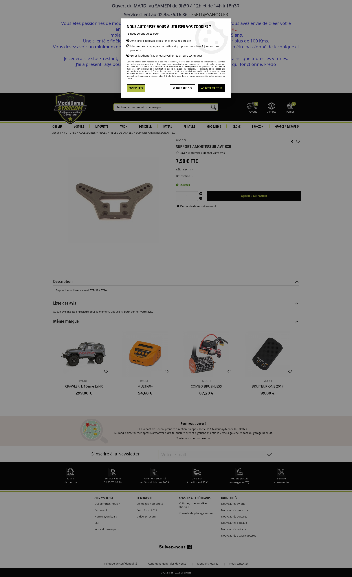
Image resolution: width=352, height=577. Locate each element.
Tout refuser (183, 88)
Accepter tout (213, 88)
